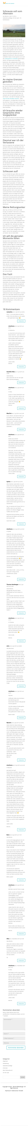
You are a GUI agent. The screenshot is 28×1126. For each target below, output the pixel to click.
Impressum (8, 1090)
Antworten (21, 321)
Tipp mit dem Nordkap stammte (11, 98)
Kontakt (21, 1090)
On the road (16, 18)
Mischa (7, 16)
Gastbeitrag (6, 1063)
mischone (11, 326)
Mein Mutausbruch (7, 1070)
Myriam (9, 722)
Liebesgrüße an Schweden (11, 58)
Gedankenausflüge (7, 18)
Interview (5, 1068)
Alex (8, 939)
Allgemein (5, 1061)
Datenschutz (15, 1090)
